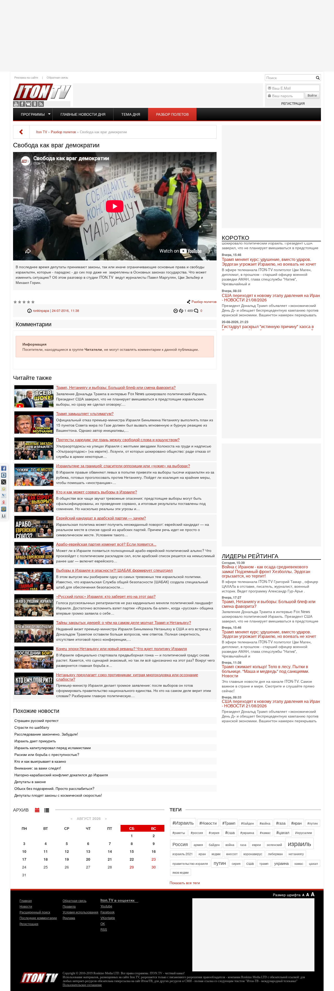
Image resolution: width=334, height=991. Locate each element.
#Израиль (183, 822)
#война (265, 823)
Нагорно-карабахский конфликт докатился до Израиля (61, 774)
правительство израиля (190, 863)
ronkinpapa (41, 310)
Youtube (16, 104)
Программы (33, 114)
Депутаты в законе (30, 781)
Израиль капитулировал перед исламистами (52, 747)
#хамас (265, 832)
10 (24, 851)
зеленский (274, 844)
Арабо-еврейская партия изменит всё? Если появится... (106, 544)
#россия (197, 832)
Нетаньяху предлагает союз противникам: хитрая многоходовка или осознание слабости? (127, 677)
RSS (41, 104)
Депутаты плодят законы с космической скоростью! (58, 795)
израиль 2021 (182, 854)
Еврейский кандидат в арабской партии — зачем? (101, 518)
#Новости (208, 823)
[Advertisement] (167, 35)
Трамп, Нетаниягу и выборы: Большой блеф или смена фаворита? (116, 387)
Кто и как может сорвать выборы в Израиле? (96, 492)
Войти (312, 95)
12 (67, 851)
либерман (275, 854)
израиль (299, 843)
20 (88, 859)
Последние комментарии (38, 918)
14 (110, 851)
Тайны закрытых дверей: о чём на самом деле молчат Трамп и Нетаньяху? (123, 622)
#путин (312, 823)
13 (88, 851)
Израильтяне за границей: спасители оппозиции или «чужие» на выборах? (123, 466)
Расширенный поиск (35, 912)
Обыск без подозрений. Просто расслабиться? (54, 788)
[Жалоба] (176, 310)
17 (24, 859)
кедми (216, 854)
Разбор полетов (172, 114)
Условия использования (80, 912)
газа (243, 844)
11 (46, 851)
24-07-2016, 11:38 (65, 310)
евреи (256, 844)
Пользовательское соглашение (82, 985)
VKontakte (28, 104)
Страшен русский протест (36, 720)
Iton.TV (39, 976)
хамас (298, 863)
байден (214, 844)
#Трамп (228, 823)
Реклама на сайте (26, 77)
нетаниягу (296, 854)
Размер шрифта (287, 894)
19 (67, 859)
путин (220, 862)
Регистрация (293, 103)
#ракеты (178, 832)
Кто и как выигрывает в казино (40, 761)
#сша (230, 832)
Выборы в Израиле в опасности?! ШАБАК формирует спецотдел (114, 570)
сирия (236, 863)
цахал (313, 863)
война (229, 844)
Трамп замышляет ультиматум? (85, 413)
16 (154, 851)
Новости (26, 906)
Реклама (69, 918)
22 (132, 859)
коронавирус (252, 854)
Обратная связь (57, 77)
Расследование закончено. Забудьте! (46, 734)
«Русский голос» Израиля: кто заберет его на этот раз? (106, 596)
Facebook (22, 104)
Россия (180, 844)
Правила (69, 906)
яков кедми (180, 872)
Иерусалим (303, 832)
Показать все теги (185, 882)
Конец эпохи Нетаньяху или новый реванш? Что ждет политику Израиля (121, 648)
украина (281, 863)
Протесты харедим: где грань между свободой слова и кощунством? (118, 440)
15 (132, 851)
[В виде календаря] (37, 809)
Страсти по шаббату (31, 727)
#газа (280, 823)
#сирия (214, 832)
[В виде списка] (46, 809)
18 (46, 859)
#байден (247, 823)
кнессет (232, 854)
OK (35, 104)
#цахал (282, 832)
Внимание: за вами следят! (37, 768)
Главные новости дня (83, 114)
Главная (26, 900)
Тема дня (130, 114)
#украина (247, 832)
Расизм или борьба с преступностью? (46, 754)
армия (198, 844)
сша (250, 863)
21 (110, 859)
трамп (264, 863)
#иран (296, 823)
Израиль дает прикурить (35, 740)
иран (202, 854)
